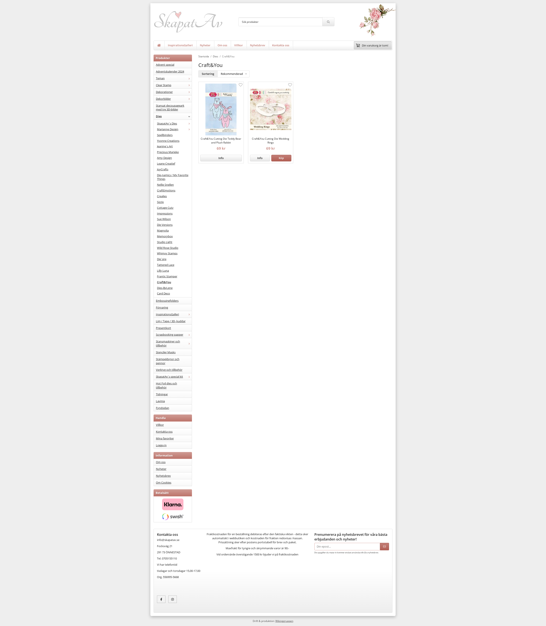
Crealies (162, 196)
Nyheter (205, 45)
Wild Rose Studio (167, 248)
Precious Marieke (168, 152)
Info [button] (221, 158)
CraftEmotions (166, 190)
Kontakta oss (280, 45)
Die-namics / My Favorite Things (172, 177)
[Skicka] (384, 546)
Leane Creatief (166, 163)
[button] (281, 158)
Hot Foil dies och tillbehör (166, 385)
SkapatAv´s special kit (169, 376)
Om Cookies (163, 482)
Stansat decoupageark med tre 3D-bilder (170, 108)
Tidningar (162, 394)
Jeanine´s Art (165, 146)
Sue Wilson (164, 219)
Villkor (238, 45)
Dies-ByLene (165, 288)
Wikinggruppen (284, 621)
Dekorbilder (163, 99)
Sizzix (160, 202)
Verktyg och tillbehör (169, 370)
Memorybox (165, 236)
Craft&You (164, 282)
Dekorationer (164, 92)
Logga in (161, 445)
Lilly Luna (163, 270)
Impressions (165, 213)
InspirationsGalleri (180, 45)
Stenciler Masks (166, 352)
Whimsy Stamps (167, 253)
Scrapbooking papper (169, 334)
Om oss (222, 45)
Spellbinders (165, 135)
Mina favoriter (165, 438)
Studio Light (164, 242)
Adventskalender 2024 (170, 71)
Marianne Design (167, 129)
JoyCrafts (162, 169)
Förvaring (162, 307)
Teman (160, 78)
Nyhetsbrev (257, 45)
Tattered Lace (165, 265)
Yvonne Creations (168, 141)
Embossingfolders (167, 301)
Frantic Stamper (167, 276)
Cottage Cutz (165, 208)
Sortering (208, 74)
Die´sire (161, 259)
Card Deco (163, 293)
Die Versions (165, 225)
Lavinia (160, 401)
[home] (159, 45)
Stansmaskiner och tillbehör (168, 343)
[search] (328, 21)
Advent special (165, 65)
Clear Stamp (163, 85)
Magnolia (163, 230)
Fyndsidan (162, 408)
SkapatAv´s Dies (167, 123)
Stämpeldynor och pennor (167, 361)
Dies (159, 116)
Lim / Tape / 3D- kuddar (171, 321)
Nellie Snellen (165, 185)
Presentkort (163, 328)
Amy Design (164, 158)
